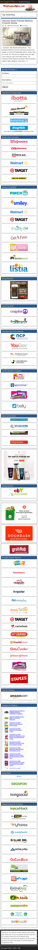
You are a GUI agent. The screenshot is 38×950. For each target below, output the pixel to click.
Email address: (6, 80)
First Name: (5, 73)
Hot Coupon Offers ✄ (9, 1)
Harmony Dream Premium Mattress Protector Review (17, 22)
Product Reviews (14, 25)
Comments (25, 25)
